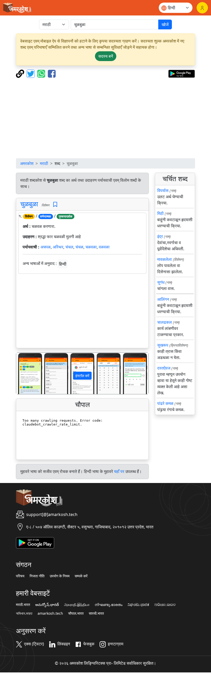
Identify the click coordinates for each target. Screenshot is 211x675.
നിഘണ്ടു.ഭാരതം (108, 605)
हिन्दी (62, 264)
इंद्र (160, 236)
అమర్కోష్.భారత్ (47, 605)
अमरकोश (26, 163)
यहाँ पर (119, 471)
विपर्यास (163, 190)
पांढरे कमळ (165, 403)
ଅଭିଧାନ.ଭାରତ (165, 605)
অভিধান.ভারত (24, 613)
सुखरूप (162, 345)
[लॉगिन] (202, 7)
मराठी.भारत (23, 605)
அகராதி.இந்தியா (77, 605)
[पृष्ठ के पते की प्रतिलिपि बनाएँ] (20, 73)
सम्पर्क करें (81, 576)
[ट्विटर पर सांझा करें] (31, 73)
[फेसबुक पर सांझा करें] (52, 73)
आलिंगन (163, 299)
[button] (26, 373)
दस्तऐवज (163, 368)
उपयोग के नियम (59, 576)
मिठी (160, 213)
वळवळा (104, 247)
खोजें (165, 24)
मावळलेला (164, 259)
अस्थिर (58, 247)
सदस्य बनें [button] (105, 56)
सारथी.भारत (96, 613)
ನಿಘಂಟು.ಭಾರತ (138, 605)
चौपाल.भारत (76, 613)
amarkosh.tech (50, 613)
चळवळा (91, 247)
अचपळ (45, 247)
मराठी (44, 163)
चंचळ (79, 247)
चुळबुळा (29, 204)
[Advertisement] (105, 118)
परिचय (20, 576)
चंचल (69, 247)
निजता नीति (37, 576)
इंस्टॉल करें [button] (82, 375)
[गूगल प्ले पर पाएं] (181, 73)
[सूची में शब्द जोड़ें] (55, 204)
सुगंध (160, 282)
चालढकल (164, 322)
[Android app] (35, 542)
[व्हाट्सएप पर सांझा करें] (42, 73)
